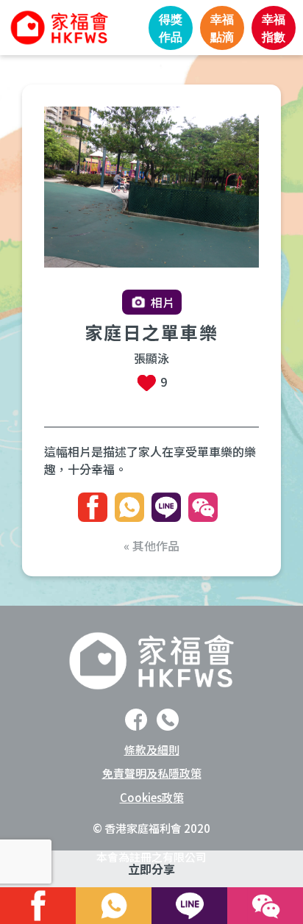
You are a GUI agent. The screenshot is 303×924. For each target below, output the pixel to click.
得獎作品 (170, 28)
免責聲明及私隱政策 (152, 773)
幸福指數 (273, 28)
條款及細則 (151, 749)
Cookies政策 (152, 797)
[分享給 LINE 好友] (166, 507)
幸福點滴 (222, 28)
